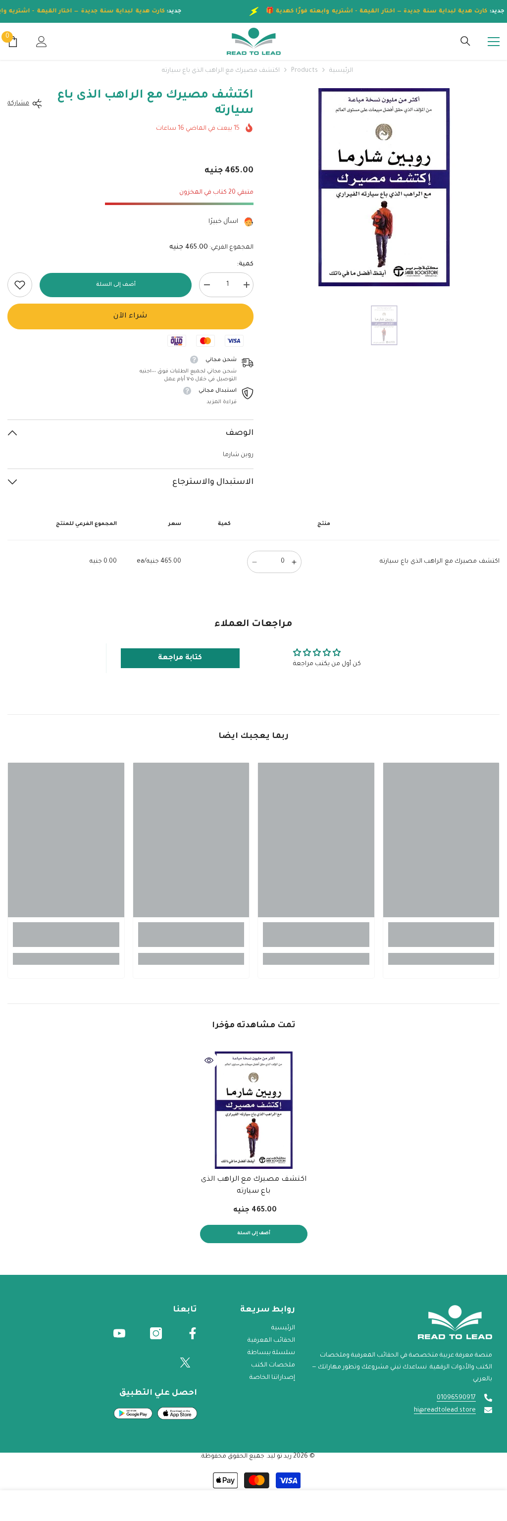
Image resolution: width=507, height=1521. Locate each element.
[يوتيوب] (119, 1333)
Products (304, 70)
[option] (384, 187)
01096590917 (456, 1398)
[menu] (494, 42)
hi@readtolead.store (445, 1410)
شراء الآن (130, 316)
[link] (19, 284)
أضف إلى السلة (116, 285)
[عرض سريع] (209, 1060)
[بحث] (465, 41)
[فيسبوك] (192, 1333)
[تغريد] (185, 1362)
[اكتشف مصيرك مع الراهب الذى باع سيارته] (253, 1110)
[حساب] (41, 41)
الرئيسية (341, 70)
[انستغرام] (156, 1333)
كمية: (245, 264)
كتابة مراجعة (180, 658)
